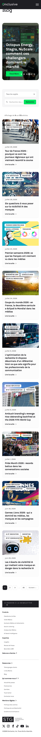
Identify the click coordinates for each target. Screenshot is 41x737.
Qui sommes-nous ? (9, 678)
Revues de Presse (9, 645)
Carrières (6, 689)
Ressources (6, 663)
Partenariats (8, 686)
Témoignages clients (10, 667)
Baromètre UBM (9, 649)
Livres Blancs (8, 671)
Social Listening (9, 626)
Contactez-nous (9, 696)
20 (24, 588)
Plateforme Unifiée (10, 616)
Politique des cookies (10, 705)
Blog (5, 674)
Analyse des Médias (10, 630)
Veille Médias (8, 619)
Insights (6, 642)
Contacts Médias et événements (14, 623)
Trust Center (7, 693)
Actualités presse (9, 682)
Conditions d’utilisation (11, 711)
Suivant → (32, 588)
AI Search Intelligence (10, 633)
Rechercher (30, 102)
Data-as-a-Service (8, 653)
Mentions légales (8, 701)
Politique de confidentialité (12, 708)
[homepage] (9, 4)
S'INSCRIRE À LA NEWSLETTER (18, 603)
